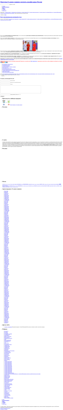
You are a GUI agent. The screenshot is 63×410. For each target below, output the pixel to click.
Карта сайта (4, 10)
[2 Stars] (4, 74)
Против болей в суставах (8, 380)
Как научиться (6, 353)
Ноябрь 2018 (6, 230)
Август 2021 (6, 200)
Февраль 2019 (6, 227)
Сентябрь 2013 (6, 285)
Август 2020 (6, 211)
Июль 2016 (6, 255)
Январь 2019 (6, 228)
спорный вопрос (7, 388)
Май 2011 (6, 310)
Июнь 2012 (6, 298)
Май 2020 (6, 214)
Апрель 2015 (6, 268)
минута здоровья (7, 359)
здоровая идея (6, 345)
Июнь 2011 (6, 309)
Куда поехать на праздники (7, 68)
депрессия (38, 184)
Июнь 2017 (6, 245)
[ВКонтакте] (1, 62)
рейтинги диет (6, 381)
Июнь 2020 (6, 213)
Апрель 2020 (6, 215)
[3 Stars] (7, 74)
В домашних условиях (8, 333)
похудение (42, 185)
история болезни (7, 351)
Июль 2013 (6, 287)
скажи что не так (7, 385)
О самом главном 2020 (8, 370)
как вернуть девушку (3, 409)
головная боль (30, 184)
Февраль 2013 (6, 291)
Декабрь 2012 (6, 293)
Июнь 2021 (6, 202)
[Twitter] (5, 62)
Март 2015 (6, 269)
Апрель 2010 (6, 321)
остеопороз (30, 185)
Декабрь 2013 (6, 282)
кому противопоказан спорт (32, 73)
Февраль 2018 (6, 238)
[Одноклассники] (4, 62)
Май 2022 (6, 192)
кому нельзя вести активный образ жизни (9, 73)
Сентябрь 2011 (6, 306)
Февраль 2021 (6, 206)
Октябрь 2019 (6, 220)
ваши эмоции (6, 335)
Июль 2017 (6, 244)
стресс (58, 185)
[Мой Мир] (6, 62)
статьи (5, 389)
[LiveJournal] (8, 62)
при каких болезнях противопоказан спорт (45, 73)
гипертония (25, 184)
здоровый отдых (14, 12)
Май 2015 (6, 267)
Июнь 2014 (6, 277)
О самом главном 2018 (8, 368)
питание (35, 185)
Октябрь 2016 (6, 252)
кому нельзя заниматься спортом (22, 73)
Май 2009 (6, 322)
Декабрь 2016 (6, 250)
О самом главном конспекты (34, 12)
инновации (6, 349)
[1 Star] (1, 74)
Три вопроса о (6, 393)
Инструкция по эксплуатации (9, 350)
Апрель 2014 (6, 279)
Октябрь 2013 (6, 284)
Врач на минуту (7, 337)
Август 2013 (6, 286)
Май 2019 (6, 224)
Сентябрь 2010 (6, 317)
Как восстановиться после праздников (8, 69)
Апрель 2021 (6, 204)
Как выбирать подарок (6, 65)
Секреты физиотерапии (8, 384)
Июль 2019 (6, 223)
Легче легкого (6, 358)
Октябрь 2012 (6, 295)
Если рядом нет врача (8, 344)
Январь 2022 (6, 196)
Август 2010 (6, 318)
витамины (19, 184)
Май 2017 (6, 246)
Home (3, 399)
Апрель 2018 (6, 236)
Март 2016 (6, 258)
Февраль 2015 (6, 270)
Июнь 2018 (6, 234)
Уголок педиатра (7, 394)
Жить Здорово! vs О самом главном (16, 104)
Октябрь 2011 (6, 305)
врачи (5, 339)
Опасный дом (6, 374)
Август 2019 (6, 222)
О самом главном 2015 (8, 365)
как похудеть (6, 354)
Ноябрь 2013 (6, 283)
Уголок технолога (7, 395)
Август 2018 (6, 232)
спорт (54, 73)
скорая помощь (6, 386)
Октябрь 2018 (6, 231)
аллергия (3, 184)
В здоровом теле (7, 334)
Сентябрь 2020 (6, 210)
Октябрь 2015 (6, 263)
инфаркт (57, 184)
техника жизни (6, 392)
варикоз (16, 184)
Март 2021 (6, 205)
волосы (22, 184)
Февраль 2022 (6, 195)
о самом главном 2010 (8, 361)
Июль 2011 (6, 308)
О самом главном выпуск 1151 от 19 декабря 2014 (10, 70)
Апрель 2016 (6, 257)
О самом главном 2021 (8, 371)
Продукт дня (6, 378)
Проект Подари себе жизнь (8, 379)
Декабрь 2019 (6, 218)
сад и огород (6, 382)
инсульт (55, 184)
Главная (3, 6)
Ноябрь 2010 (6, 315)
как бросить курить (7, 352)
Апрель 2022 (6, 193)
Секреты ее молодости (8, 383)
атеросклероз (8, 184)
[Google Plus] (2, 62)
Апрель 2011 (6, 311)
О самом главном (8, 12)
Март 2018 (6, 237)
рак (48, 185)
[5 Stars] (13, 74)
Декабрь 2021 (6, 197)
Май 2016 (6, 256)
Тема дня (5, 391)
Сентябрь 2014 (6, 274)
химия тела (6, 396)
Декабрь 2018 (6, 229)
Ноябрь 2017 (6, 240)
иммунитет (52, 184)
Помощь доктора (7, 376)
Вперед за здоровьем (7, 336)
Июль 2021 (6, 201)
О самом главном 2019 (8, 369)
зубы (47, 184)
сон (56, 185)
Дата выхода (6, 341)
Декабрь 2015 (6, 261)
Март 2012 (6, 301)
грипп (33, 184)
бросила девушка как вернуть (5, 408)
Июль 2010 (6, 319)
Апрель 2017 (6, 247)
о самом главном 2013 (25, 12)
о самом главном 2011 (8, 362)
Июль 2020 (6, 212)
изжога (49, 184)
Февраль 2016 (6, 259)
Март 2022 (6, 194)
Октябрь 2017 (6, 241)
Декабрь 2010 (6, 314)
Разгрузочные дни (5, 67)
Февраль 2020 (6, 216)
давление (36, 184)
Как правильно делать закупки (7, 64)
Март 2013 (6, 290)
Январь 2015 (6, 271)
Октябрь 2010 (6, 316)
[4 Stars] (10, 74)
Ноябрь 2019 (6, 219)
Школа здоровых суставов (8, 397)
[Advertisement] (8, 27)
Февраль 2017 (6, 248)
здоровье (45, 184)
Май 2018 (6, 235)
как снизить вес (11, 185)
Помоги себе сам (7, 375)
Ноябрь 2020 (6, 208)
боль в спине (12, 184)
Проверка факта (7, 377)
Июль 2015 (6, 265)
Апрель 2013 (6, 289)
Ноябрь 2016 (6, 251)
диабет (41, 184)
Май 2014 (6, 278)
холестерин (7, 186)
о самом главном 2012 (8, 363)
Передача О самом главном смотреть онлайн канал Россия (21, 2)
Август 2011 (6, 307)
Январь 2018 (6, 239)
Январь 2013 (6, 292)
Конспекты (19, 12)
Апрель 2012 (6, 300)
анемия (6, 184)
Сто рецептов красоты (8, 390)
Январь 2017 (6, 249)
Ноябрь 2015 (6, 262)
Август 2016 (6, 254)
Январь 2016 (6, 260)
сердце (55, 185)
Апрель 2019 (6, 225)
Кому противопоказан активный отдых (11, 17)
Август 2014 (6, 275)
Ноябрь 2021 (6, 198)
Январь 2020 (6, 217)
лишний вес (20, 185)
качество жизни (7, 355)
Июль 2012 (6, 297)
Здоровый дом (6, 347)
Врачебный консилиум (8, 338)
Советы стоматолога (7, 387)
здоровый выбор (7, 346)
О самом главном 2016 (8, 366)
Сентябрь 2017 (6, 242)
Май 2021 (6, 203)
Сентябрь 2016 (6, 253)
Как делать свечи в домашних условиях (9, 66)
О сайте (3, 9)
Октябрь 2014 (6, 273)
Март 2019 (6, 226)
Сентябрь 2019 (6, 221)
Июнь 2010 (6, 320)
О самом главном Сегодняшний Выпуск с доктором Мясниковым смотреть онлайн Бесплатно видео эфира (22, 373)
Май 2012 (6, 299)
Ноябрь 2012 (6, 294)
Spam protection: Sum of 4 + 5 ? (15, 94)
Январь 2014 (6, 281)
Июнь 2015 (6, 266)
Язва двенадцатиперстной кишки (8, 72)
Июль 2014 (6, 276)
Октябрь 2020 (6, 209)
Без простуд (6, 331)
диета (43, 184)
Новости (5, 360)
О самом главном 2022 (8, 372)
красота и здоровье (7, 357)
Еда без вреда (6, 343)
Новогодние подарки (5, 71)
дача (5, 342)
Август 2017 (6, 243)
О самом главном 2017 (8, 367)
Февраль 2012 (6, 302)
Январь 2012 (6, 303)
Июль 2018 (6, 233)
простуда (46, 185)
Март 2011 (6, 312)
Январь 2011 (6, 313)
